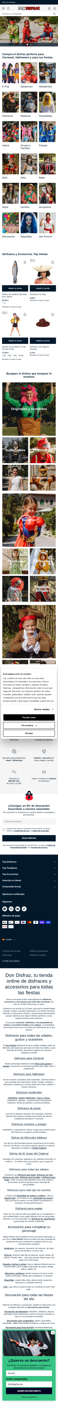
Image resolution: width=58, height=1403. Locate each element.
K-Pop (5, 86)
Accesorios (45, 207)
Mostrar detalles (42, 709)
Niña (23, 177)
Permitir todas (29, 717)
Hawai (5, 145)
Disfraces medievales (29, 1092)
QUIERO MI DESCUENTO (29, 1391)
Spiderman (27, 86)
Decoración (8, 236)
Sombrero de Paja (38, 294)
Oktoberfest (45, 86)
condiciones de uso (21, 831)
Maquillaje (26, 236)
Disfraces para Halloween (29, 1074)
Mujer (5, 207)
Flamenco (7, 116)
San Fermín (45, 236)
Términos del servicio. (39, 847)
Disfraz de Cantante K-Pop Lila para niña (13, 348)
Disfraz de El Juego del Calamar (29, 1153)
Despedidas (45, 116)
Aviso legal (6, 955)
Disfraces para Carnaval (29, 1058)
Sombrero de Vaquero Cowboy (39, 348)
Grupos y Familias (26, 147)
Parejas (43, 145)
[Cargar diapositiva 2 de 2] (30, 44)
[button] (3, 8)
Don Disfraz (15, 961)
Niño (4, 177)
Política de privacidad (39, 951)
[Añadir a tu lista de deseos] (25, 262)
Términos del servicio (11, 951)
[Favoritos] (8, 8)
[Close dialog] (53, 1332)
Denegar (29, 733)
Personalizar (27, 725)
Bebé (42, 177)
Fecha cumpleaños (16, 1378)
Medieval (26, 116)
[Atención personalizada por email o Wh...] (14, 756)
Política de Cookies (38, 955)
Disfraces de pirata (29, 1108)
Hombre (25, 207)
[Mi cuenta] (49, 8)
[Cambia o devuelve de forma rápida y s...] (44, 756)
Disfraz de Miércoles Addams (29, 1137)
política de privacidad (41, 831)
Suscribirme (29, 838)
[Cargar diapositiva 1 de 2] (27, 44)
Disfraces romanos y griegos (28, 1124)
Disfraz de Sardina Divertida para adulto (14, 295)
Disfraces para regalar (28, 1208)
